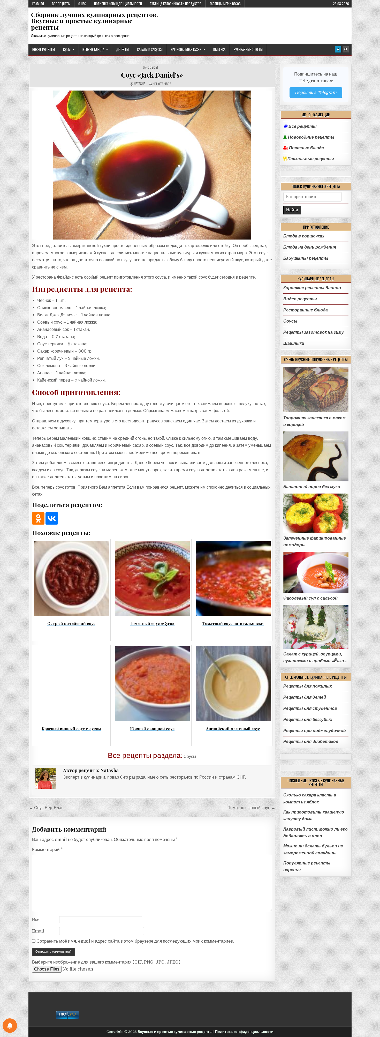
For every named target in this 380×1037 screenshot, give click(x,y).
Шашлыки (293, 343)
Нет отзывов (162, 83)
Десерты (122, 49)
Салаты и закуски (150, 49)
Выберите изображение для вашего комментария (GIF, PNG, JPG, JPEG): (106, 962)
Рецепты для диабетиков (310, 741)
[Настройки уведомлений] (10, 1025)
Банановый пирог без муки (311, 486)
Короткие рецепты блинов (312, 287)
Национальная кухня (186, 49)
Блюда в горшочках (303, 236)
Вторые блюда (93, 49)
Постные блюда (306, 148)
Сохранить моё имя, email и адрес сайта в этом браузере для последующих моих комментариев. (135, 941)
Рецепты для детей (304, 697)
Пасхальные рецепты (310, 158)
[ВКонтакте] (51, 518)
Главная (38, 3)
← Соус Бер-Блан (46, 807)
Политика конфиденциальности (118, 3)
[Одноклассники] (38, 518)
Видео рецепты (300, 298)
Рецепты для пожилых (307, 686)
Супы (67, 49)
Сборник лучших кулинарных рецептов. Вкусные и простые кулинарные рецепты (94, 20)
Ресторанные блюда (305, 310)
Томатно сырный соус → (251, 807)
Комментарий (47, 849)
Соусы (152, 67)
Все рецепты (61, 3)
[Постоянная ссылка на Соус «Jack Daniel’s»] (152, 165)
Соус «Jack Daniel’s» (152, 74)
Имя (36, 919)
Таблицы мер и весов (225, 3)
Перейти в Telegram (316, 92)
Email (38, 931)
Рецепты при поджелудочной (314, 730)
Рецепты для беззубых (307, 719)
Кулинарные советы (248, 49)
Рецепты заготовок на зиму (313, 332)
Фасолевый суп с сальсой (310, 598)
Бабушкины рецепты (305, 258)
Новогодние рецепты (310, 137)
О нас (82, 3)
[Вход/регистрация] (338, 49)
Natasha (139, 83)
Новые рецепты (43, 49)
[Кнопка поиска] (346, 49)
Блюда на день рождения (309, 247)
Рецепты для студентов (310, 708)
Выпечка (219, 49)
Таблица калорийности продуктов (175, 3)
